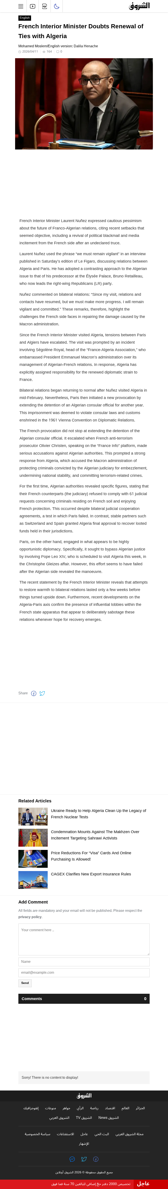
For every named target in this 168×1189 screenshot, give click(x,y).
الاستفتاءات (65, 1134)
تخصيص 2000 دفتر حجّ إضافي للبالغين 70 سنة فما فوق (90, 1184)
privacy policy (30, 917)
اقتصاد (110, 1108)
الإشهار (84, 1143)
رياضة (94, 1108)
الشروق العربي (59, 1117)
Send (25, 983)
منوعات (50, 1108)
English (25, 18)
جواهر (66, 1108)
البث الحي (101, 1134)
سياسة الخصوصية (37, 1134)
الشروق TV (84, 1117)
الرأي (80, 1108)
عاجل (84, 1134)
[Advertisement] (84, 183)
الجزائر (140, 1108)
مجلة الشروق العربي (130, 1134)
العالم (125, 1108)
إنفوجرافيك (30, 1108)
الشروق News (108, 1117)
